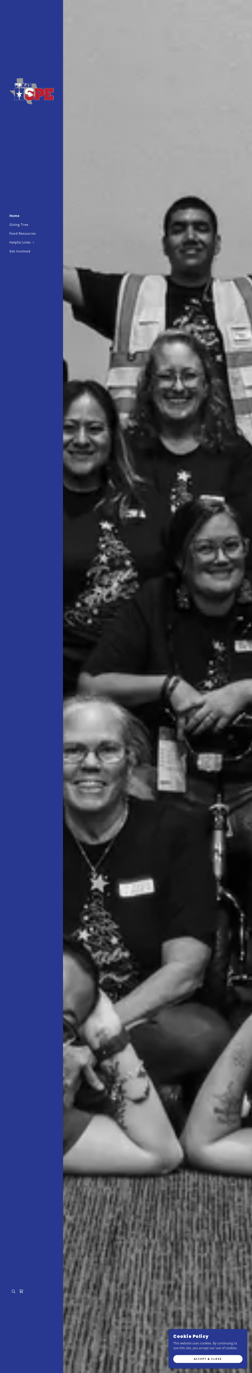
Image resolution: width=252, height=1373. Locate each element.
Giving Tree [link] (18, 224)
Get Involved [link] (19, 251)
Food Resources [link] (22, 233)
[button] (36, 242)
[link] (31, 91)
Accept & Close (208, 1359)
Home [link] (14, 216)
